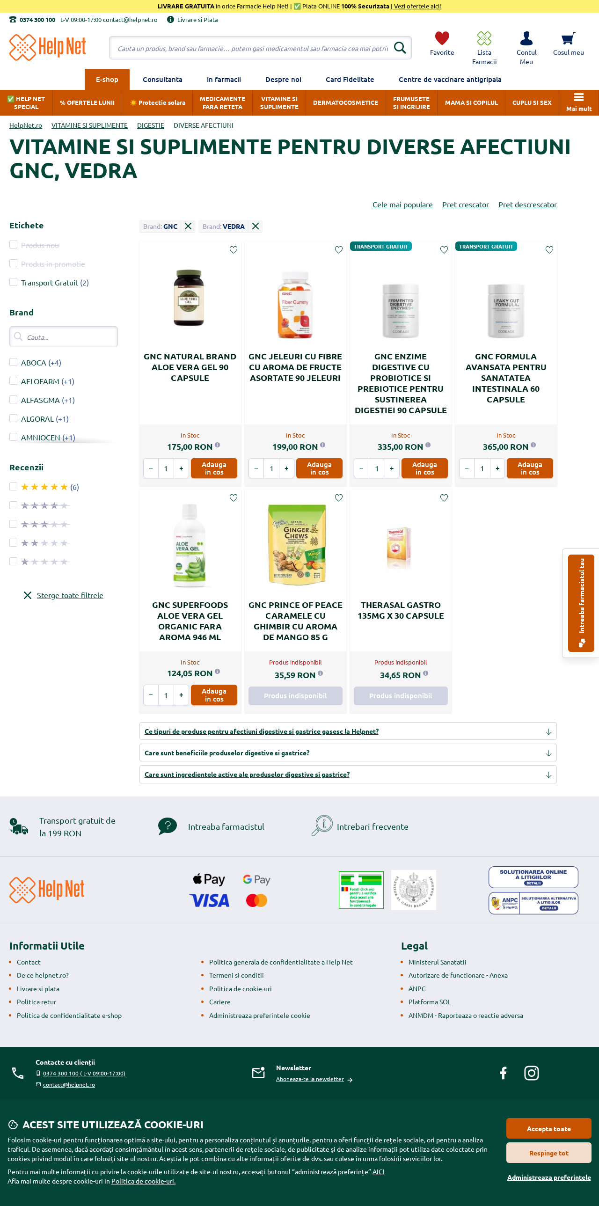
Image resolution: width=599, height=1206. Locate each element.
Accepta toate (549, 1128)
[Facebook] (503, 1073)
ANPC (417, 988)
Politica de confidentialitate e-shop (69, 1015)
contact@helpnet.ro (69, 1084)
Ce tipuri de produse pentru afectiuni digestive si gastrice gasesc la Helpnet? (262, 731)
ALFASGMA (40, 399)
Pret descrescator (527, 204)
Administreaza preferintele (549, 1177)
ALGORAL (37, 418)
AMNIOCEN (41, 437)
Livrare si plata (38, 988)
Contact (29, 961)
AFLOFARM (40, 381)
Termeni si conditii (236, 975)
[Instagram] (532, 1073)
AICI (379, 1171)
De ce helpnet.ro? (43, 975)
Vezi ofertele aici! (417, 6)
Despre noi (283, 79)
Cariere (220, 1001)
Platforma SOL (430, 1001)
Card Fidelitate (350, 79)
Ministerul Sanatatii (438, 961)
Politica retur (36, 1001)
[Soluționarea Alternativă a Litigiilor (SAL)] (533, 903)
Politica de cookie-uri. (143, 1181)
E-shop (107, 79)
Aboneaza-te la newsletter (310, 1078)
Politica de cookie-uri (240, 988)
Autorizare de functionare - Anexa (458, 975)
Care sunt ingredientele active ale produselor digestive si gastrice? (247, 774)
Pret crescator (465, 204)
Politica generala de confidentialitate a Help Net (281, 961)
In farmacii (224, 79)
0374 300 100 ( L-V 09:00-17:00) (84, 1073)
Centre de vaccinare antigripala (450, 79)
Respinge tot (549, 1152)
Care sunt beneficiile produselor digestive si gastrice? (227, 752)
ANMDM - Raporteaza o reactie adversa (466, 1015)
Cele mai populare (403, 204)
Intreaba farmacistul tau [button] (581, 596)
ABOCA (33, 362)
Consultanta (163, 79)
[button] (526, 48)
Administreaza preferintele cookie (259, 1015)
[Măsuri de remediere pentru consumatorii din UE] (533, 877)
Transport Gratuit (49, 282)
